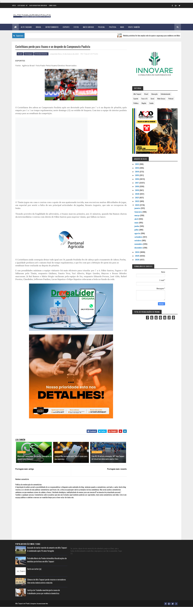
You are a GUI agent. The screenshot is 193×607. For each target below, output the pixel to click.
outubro (138, 240)
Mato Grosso (88, 27)
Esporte (66, 27)
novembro (138, 244)
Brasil (38, 27)
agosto (137, 233)
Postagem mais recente (117, 468)
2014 (137, 171)
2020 (137, 193)
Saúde (151, 103)
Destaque (29, 54)
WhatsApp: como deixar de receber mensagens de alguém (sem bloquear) (34, 457)
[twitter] (179, 5)
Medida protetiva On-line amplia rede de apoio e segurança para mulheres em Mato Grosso (142, 35)
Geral (152, 98)
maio (136, 222)
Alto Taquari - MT (22, 5)
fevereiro (138, 211)
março (137, 215)
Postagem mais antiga (24, 468)
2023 (137, 205)
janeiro (137, 208)
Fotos (76, 27)
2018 (137, 186)
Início (14, 5)
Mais (122, 27)
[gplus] (175, 5)
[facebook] (172, 5)
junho (137, 226)
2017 (137, 182)
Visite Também (134, 27)
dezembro (138, 247)
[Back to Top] (176, 603)
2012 (137, 164)
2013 (137, 167)
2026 (137, 259)
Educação (154, 94)
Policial (101, 27)
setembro (138, 236)
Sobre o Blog (52, 5)
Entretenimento (52, 27)
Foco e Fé (144, 98)
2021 (137, 197)
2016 (137, 179)
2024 (137, 252)
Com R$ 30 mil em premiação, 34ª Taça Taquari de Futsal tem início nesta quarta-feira (108, 457)
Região (144, 103)
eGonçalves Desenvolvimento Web (39, 604)
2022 (137, 201)
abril (136, 218)
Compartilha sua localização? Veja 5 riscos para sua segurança (70, 457)
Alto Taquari (26, 27)
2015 (137, 175)
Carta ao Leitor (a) (34, 568)
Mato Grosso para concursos (38, 5)
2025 (137, 255)
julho (136, 229)
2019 (137, 190)
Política (112, 27)
